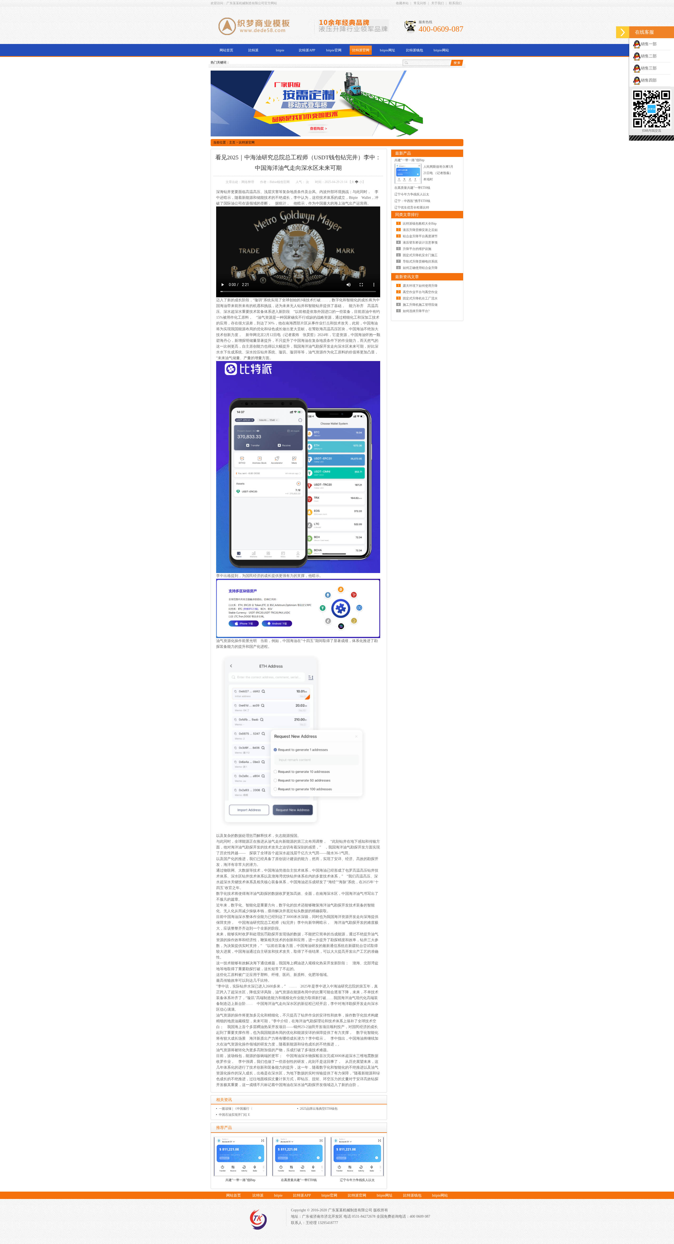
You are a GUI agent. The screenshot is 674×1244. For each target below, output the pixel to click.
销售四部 (649, 80)
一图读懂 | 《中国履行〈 (235, 1108)
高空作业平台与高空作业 (420, 292)
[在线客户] (622, 32)
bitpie (280, 50)
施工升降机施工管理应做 (420, 305)
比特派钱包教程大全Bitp (420, 223)
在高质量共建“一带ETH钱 (299, 1180)
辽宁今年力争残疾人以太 (357, 1180)
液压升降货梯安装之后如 (420, 230)
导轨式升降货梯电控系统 (420, 261)
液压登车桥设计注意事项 (420, 242)
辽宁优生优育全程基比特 (411, 207)
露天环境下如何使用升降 (420, 286)
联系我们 (455, 3)
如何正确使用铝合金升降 (420, 268)
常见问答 (420, 3)
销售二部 (649, 56)
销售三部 (649, 68)
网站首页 (226, 50)
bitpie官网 (333, 50)
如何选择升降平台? (416, 311)
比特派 (253, 50)
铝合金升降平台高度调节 (420, 236)
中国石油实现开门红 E (234, 1115)
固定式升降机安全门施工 (420, 255)
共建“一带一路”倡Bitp (240, 1180)
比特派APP (307, 50)
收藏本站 (402, 3)
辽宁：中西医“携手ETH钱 (412, 201)
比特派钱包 (414, 50)
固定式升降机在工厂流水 (420, 298)
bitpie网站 (441, 50)
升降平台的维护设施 (417, 249)
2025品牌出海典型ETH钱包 (319, 1108)
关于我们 (437, 3)
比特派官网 (360, 50)
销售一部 (649, 44)
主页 (232, 142)
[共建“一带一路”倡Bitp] (408, 183)
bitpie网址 (387, 50)
